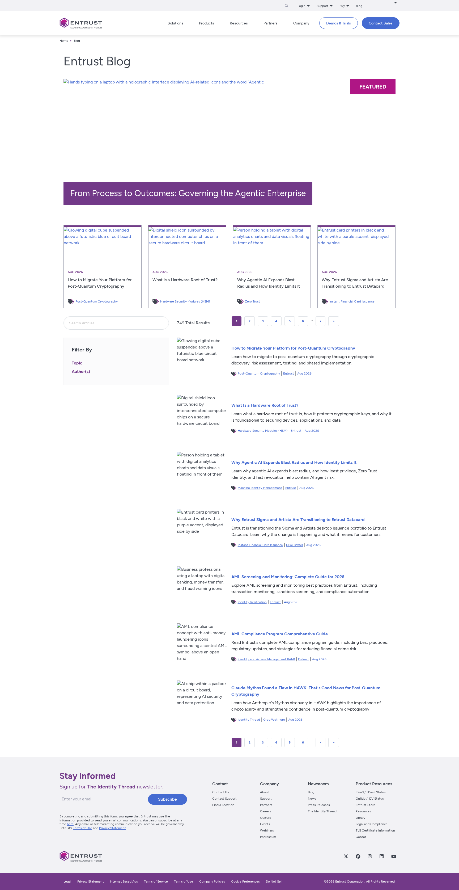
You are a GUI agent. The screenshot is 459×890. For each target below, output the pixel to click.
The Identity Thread (322, 811)
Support (266, 798)
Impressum (268, 837)
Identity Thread (249, 719)
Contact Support (224, 798)
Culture (265, 818)
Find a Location (223, 805)
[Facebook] (357, 856)
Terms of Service (156, 881)
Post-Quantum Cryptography (96, 301)
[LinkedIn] (381, 856)
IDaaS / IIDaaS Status (371, 792)
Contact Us (220, 792)
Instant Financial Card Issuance (352, 301)
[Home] (81, 23)
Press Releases (319, 805)
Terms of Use (82, 828)
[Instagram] (370, 856)
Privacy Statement (112, 828)
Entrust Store (365, 805)
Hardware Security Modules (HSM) (185, 301)
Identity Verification (252, 602)
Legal (67, 881)
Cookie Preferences (245, 881)
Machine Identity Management (260, 488)
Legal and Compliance (372, 824)
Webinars (267, 830)
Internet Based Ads (124, 881)
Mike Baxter (294, 545)
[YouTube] (393, 856)
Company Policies (212, 881)
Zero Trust (252, 301)
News (312, 798)
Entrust (288, 373)
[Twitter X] (346, 856)
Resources (363, 811)
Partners (266, 805)
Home (64, 41)
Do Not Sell (274, 881)
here (70, 824)
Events (265, 824)
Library (360, 818)
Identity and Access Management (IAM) (266, 659)
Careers (265, 811)
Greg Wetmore (274, 719)
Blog (359, 6)
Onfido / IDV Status (370, 798)
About (264, 792)
